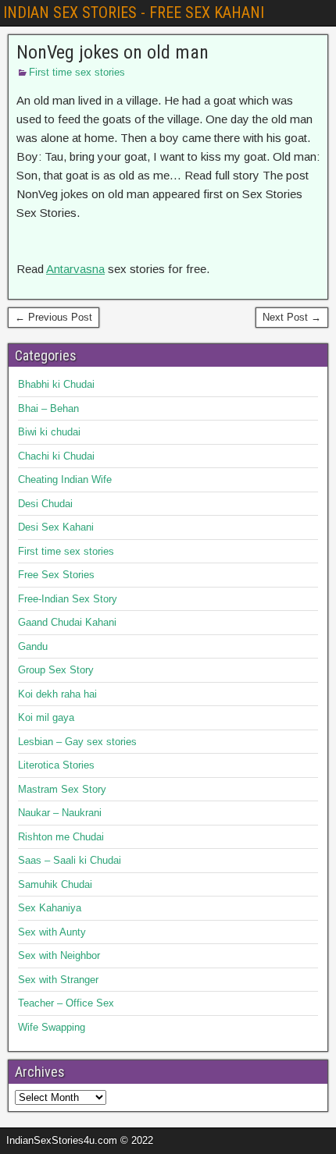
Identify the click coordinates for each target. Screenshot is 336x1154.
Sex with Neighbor (59, 955)
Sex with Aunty (52, 932)
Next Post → (292, 317)
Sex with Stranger (58, 979)
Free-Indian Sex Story (67, 599)
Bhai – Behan (48, 408)
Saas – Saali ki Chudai (69, 860)
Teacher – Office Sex (66, 1003)
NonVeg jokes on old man (112, 52)
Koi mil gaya (46, 717)
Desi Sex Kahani (56, 527)
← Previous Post (53, 317)
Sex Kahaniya (49, 908)
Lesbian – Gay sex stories (77, 741)
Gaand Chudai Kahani (67, 622)
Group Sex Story (56, 670)
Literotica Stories (56, 765)
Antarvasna (75, 268)
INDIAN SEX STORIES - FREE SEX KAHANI (133, 12)
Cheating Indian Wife (65, 479)
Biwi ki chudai (49, 432)
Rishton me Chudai (61, 837)
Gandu (33, 646)
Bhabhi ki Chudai (56, 384)
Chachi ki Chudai (56, 456)
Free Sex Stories (56, 575)
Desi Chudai (45, 504)
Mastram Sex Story (62, 789)
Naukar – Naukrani (60, 812)
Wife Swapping (51, 1027)
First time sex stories (77, 72)
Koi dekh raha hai (57, 694)
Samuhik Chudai (55, 884)
